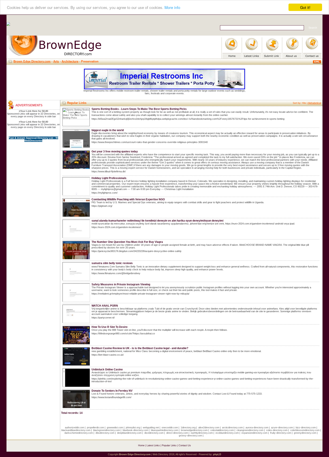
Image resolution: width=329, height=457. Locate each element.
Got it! (305, 7)
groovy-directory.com (190, 435)
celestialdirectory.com (222, 430)
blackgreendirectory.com (106, 430)
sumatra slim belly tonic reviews (112, 263)
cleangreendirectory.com (250, 430)
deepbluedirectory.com (129, 432)
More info (172, 7)
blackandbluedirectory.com (75, 430)
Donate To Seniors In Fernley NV (112, 390)
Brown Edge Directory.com (32, 61)
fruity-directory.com (280, 432)
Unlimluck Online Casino (107, 369)
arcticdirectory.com (232, 427)
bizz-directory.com (306, 427)
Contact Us (185, 445)
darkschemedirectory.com (78, 432)
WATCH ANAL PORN (105, 305)
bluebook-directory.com (135, 430)
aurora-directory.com (257, 427)
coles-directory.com (277, 430)
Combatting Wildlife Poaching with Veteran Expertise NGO (128, 199)
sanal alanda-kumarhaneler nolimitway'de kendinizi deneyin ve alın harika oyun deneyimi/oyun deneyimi (157, 220)
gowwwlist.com (115, 427)
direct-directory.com (177, 432)
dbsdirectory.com (105, 432)
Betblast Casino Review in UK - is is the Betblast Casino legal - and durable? (140, 348)
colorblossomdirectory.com (305, 430)
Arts (56, 61)
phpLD (217, 454)
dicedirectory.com (154, 432)
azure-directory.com (282, 427)
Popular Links (169, 445)
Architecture (70, 61)
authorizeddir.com (74, 427)
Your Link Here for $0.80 (34, 111)
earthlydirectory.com (202, 432)
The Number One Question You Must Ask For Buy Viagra (127, 241)
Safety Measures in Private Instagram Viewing (121, 284)
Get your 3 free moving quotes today (115, 151)
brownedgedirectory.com (194, 430)
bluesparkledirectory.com (164, 430)
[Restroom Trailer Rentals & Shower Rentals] (164, 88)
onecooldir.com (170, 427)
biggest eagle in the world (108, 130)
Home (141, 445)
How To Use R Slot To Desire (110, 327)
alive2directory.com (208, 427)
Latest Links (153, 445)
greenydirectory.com (305, 432)
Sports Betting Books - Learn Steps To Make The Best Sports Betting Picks (139, 109)
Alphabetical (314, 103)
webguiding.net (151, 427)
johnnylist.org (133, 427)
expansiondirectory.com (254, 432)
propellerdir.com (95, 427)
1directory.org (188, 427)
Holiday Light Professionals (109, 178)
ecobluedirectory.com (227, 432)
